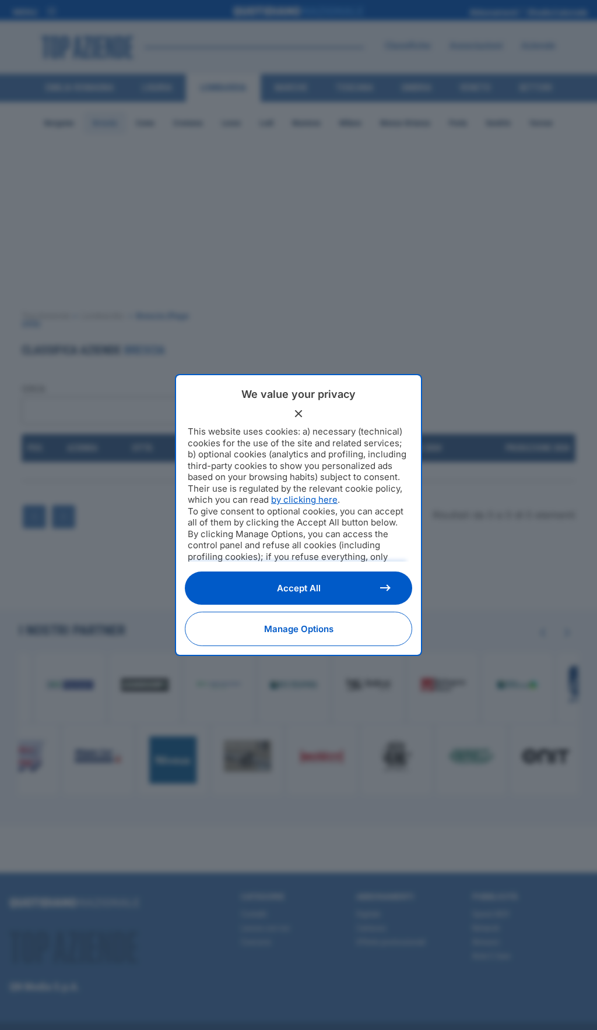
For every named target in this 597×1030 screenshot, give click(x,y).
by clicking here (304, 499)
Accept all (299, 588)
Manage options (298, 628)
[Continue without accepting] (298, 413)
